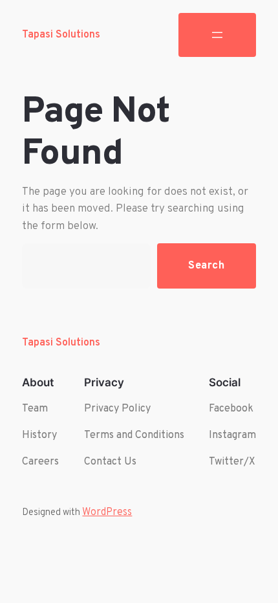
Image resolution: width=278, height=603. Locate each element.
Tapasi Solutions (61, 34)
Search (206, 265)
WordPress (107, 512)
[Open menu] (217, 35)
